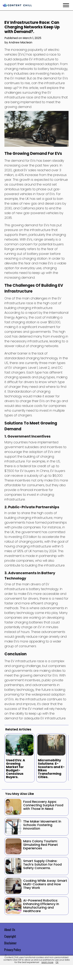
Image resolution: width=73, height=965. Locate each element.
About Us (9, 929)
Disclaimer (10, 943)
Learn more (47, 962)
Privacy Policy (12, 949)
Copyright (10, 936)
